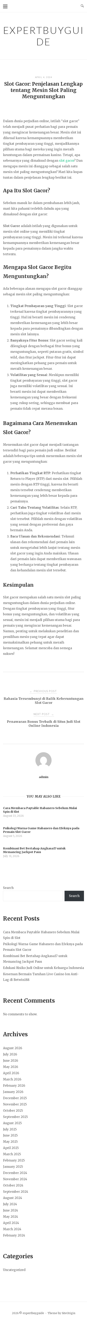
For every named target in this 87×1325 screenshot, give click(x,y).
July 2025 (10, 1129)
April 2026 (11, 1073)
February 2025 (14, 1160)
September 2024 (15, 1192)
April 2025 (11, 1148)
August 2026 (12, 1048)
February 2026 (14, 1086)
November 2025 (15, 1104)
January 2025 (13, 1167)
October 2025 (13, 1110)
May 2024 (10, 1217)
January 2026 (13, 1092)
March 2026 (12, 1079)
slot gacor (66, 160)
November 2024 (15, 1179)
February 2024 (14, 1235)
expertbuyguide (43, 35)
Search (8, 888)
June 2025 (10, 1135)
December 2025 (15, 1098)
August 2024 (12, 1198)
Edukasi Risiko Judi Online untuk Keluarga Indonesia (43, 968)
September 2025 (15, 1117)
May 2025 (10, 1142)
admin (43, 777)
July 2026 (10, 1054)
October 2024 (13, 1185)
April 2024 (11, 1223)
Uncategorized (14, 1270)
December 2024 (15, 1173)
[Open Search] (82, 6)
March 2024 (12, 1229)
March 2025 (12, 1154)
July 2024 (10, 1204)
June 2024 (10, 1210)
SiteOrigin (68, 1313)
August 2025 (12, 1123)
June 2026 (10, 1060)
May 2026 (10, 1067)
